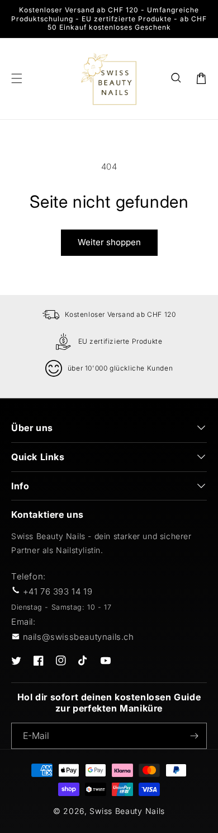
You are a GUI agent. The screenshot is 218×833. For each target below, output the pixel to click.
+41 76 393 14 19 (58, 591)
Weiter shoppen (109, 242)
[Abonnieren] (194, 736)
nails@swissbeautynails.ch (78, 636)
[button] (176, 78)
